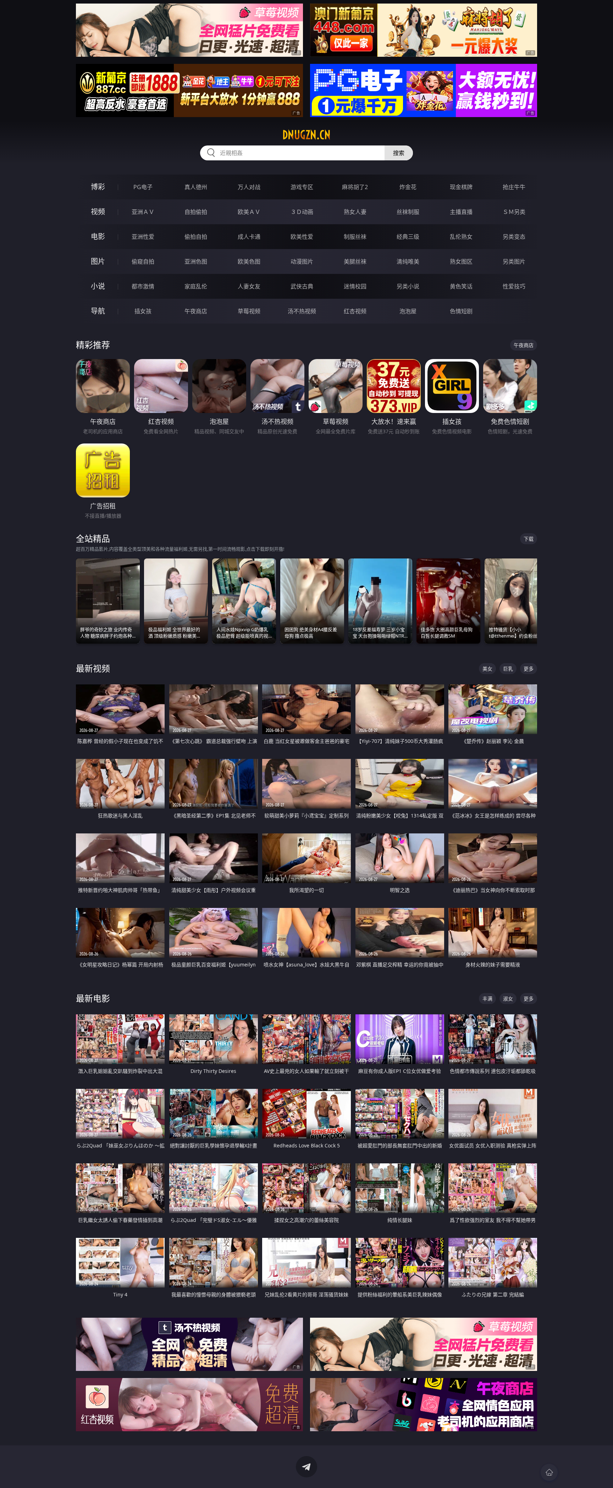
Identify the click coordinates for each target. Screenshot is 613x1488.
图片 (98, 261)
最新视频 (93, 668)
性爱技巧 (514, 286)
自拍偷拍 (195, 212)
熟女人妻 (355, 212)
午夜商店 (195, 311)
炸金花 (407, 187)
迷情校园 (355, 286)
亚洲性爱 (143, 237)
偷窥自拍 (143, 261)
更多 (529, 668)
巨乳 (508, 668)
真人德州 (195, 187)
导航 (98, 311)
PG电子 (143, 187)
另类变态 (514, 237)
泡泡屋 (407, 311)
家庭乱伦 (195, 286)
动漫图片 (302, 261)
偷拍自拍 (195, 237)
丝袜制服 (408, 212)
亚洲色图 (195, 261)
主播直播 (461, 212)
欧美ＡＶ (249, 212)
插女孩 (142, 311)
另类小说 (408, 286)
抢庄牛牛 (514, 187)
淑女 (508, 998)
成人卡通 (249, 237)
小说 (98, 286)
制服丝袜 (355, 237)
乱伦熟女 (461, 237)
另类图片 (514, 261)
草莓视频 (249, 311)
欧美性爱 (302, 237)
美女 (487, 668)
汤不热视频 (302, 311)
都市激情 (143, 286)
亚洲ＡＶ (143, 212)
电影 (98, 236)
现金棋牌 (461, 187)
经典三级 (408, 237)
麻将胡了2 (355, 187)
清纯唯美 (408, 261)
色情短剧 (461, 311)
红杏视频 (355, 311)
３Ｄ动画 (302, 212)
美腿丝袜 (355, 261)
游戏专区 (302, 187)
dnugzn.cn (306, 135)
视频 (98, 211)
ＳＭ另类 (514, 212)
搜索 (398, 153)
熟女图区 (461, 261)
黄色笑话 (461, 286)
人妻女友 (249, 286)
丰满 (487, 998)
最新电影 (93, 998)
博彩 (98, 187)
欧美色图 (249, 261)
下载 (529, 538)
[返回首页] (549, 1472)
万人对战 (249, 187)
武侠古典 (302, 286)
